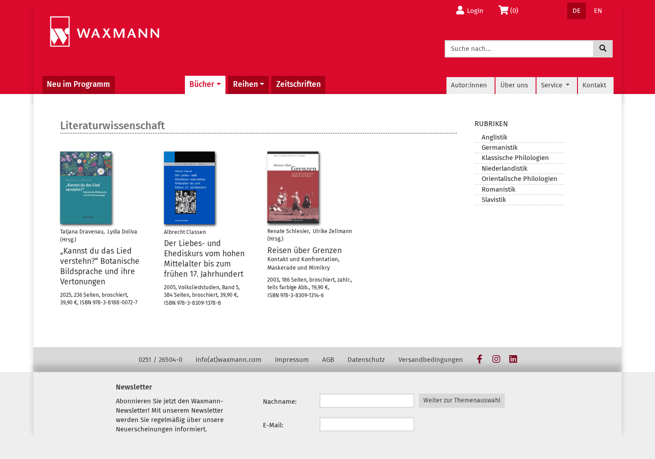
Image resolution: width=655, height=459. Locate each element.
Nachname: (280, 402)
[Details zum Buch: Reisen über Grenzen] (293, 187)
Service (552, 85)
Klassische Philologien (515, 158)
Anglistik (495, 137)
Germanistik (500, 147)
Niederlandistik (505, 168)
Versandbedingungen (430, 360)
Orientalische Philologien (519, 179)
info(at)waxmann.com (229, 360)
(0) (517, 10)
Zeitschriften (298, 84)
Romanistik (499, 189)
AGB (328, 360)
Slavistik (494, 200)
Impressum (292, 360)
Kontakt (594, 85)
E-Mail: (273, 425)
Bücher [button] (201, 84)
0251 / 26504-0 (160, 360)
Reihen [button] (245, 84)
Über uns (514, 85)
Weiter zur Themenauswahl (461, 400)
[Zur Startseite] (104, 32)
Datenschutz (366, 360)
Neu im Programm (78, 84)
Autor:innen (469, 85)
